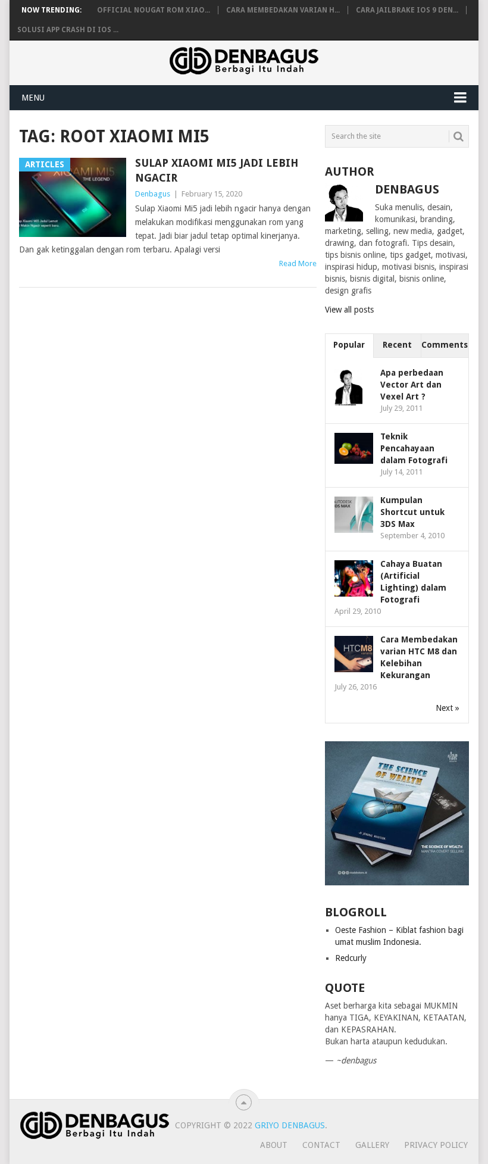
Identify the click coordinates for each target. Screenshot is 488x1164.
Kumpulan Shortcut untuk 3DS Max (412, 512)
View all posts (349, 309)
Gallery (372, 1145)
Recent (397, 344)
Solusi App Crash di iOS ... (67, 30)
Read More (298, 263)
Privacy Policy (436, 1145)
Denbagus (152, 193)
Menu (33, 97)
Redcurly (351, 958)
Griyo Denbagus (290, 1125)
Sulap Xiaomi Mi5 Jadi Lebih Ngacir (216, 170)
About (273, 1145)
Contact (321, 1145)
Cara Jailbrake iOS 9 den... (407, 10)
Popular (349, 344)
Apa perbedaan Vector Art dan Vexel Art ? (411, 384)
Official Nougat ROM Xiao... (153, 10)
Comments (444, 344)
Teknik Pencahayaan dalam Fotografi (414, 448)
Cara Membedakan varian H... (283, 10)
